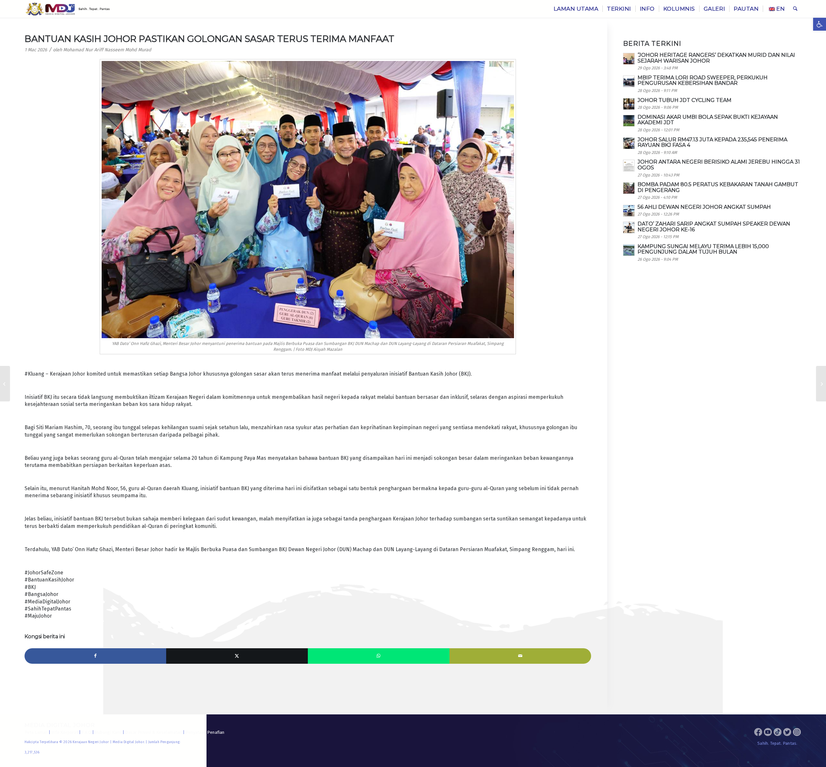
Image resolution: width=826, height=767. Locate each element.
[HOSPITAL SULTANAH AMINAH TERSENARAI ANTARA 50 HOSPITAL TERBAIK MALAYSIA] (5, 383)
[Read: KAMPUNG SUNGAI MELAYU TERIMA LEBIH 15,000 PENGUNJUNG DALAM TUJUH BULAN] (629, 250)
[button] (819, 24)
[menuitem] (576, 9)
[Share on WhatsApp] (378, 656)
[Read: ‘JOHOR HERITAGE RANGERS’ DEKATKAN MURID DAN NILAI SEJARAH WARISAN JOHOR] (629, 59)
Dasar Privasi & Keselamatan (153, 732)
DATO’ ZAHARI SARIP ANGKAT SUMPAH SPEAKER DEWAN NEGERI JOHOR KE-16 (714, 227)
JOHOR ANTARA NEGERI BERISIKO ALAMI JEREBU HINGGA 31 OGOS (719, 165)
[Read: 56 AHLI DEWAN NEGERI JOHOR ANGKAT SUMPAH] (629, 211)
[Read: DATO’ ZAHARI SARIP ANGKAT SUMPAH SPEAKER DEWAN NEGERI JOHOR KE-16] (629, 227)
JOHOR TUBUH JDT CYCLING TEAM (684, 100)
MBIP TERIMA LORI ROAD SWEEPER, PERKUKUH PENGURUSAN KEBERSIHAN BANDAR (703, 80)
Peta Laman (36, 732)
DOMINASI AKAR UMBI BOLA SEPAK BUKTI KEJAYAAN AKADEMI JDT (708, 120)
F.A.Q (86, 732)
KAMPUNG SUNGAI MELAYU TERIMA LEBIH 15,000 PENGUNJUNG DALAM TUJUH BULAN (703, 249)
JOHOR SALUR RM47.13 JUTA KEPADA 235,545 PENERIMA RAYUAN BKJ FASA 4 (712, 142)
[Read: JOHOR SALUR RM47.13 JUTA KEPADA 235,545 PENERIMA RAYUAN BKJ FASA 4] (629, 143)
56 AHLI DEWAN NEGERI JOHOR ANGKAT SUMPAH (704, 207)
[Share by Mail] (520, 656)
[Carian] (795, 9)
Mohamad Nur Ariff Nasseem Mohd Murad (107, 50)
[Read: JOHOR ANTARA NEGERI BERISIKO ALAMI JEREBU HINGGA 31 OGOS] (629, 165)
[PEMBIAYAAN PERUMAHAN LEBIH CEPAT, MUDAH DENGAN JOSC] (821, 383)
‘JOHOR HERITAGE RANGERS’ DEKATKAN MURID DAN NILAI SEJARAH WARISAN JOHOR (716, 58)
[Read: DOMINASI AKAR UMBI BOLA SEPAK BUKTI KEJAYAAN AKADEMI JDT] (629, 120)
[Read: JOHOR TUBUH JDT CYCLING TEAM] (629, 104)
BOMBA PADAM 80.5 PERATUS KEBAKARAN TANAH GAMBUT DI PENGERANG (718, 187)
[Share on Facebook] (95, 656)
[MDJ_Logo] (68, 9)
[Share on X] (237, 656)
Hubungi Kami (108, 732)
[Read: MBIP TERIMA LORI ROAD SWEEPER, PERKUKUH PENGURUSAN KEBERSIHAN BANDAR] (629, 81)
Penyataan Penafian (205, 732)
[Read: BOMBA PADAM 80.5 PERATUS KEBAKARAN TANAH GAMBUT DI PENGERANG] (629, 188)
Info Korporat (64, 732)
